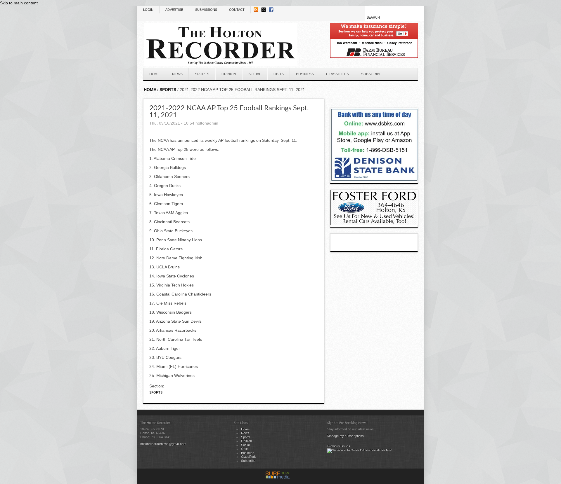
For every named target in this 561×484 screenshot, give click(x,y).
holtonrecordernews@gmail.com (163, 443)
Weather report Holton (415, 96)
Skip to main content (19, 3)
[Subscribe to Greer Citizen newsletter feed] (359, 450)
